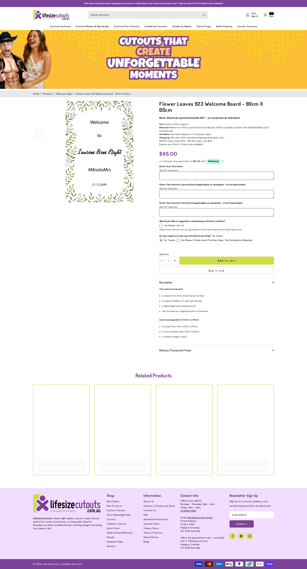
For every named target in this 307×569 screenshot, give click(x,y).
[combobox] (144, 15)
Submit (241, 524)
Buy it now (217, 270)
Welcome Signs (64, 93)
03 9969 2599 (188, 510)
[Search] (148, 15)
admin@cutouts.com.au (200, 517)
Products (48, 93)
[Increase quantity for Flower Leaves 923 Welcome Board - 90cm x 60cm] (174, 261)
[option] (99, 151)
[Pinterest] (250, 536)
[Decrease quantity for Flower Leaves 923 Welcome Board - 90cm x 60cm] (161, 261)
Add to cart (227, 260)
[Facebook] (233, 536)
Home (36, 93)
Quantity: (164, 254)
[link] (153, 59)
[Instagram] (241, 536)
